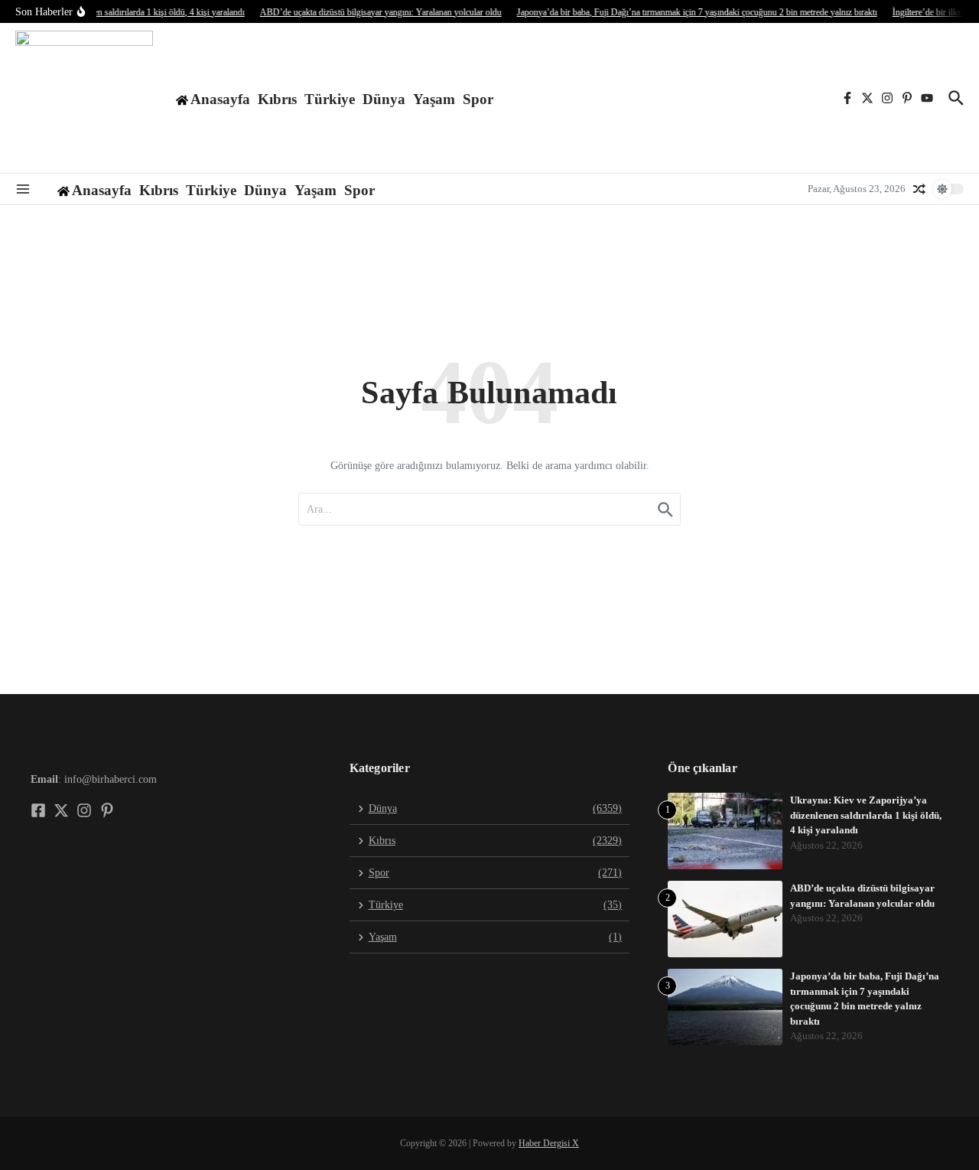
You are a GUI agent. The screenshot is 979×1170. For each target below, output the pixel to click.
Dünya (384, 99)
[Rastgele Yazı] (919, 189)
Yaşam (434, 99)
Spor (478, 99)
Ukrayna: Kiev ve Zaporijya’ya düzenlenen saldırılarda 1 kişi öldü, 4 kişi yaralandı (866, 815)
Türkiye (329, 99)
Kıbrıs (277, 99)
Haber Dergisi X (549, 1143)
